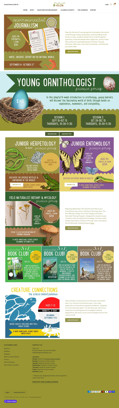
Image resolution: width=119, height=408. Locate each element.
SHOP (32, 10)
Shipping (7, 354)
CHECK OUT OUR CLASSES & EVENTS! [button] (45, 382)
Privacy (6, 359)
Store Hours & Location (11, 365)
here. (92, 223)
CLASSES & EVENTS (67, 10)
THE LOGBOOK (82, 10)
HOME (25, 10)
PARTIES (93, 10)
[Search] (111, 4)
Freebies (7, 351)
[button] (73, 52)
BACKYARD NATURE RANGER (47, 10)
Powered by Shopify (35, 397)
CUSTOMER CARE (10, 345)
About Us (7, 348)
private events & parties (52, 359)
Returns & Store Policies (11, 357)
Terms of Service (9, 362)
